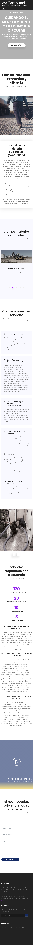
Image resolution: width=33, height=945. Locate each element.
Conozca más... (16, 45)
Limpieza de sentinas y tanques (16, 432)
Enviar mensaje (9, 859)
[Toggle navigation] (3, 8)
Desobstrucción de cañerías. (14, 482)
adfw (2, 900)
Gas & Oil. (11, 454)
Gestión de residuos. (15, 334)
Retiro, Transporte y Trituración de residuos (16, 361)
